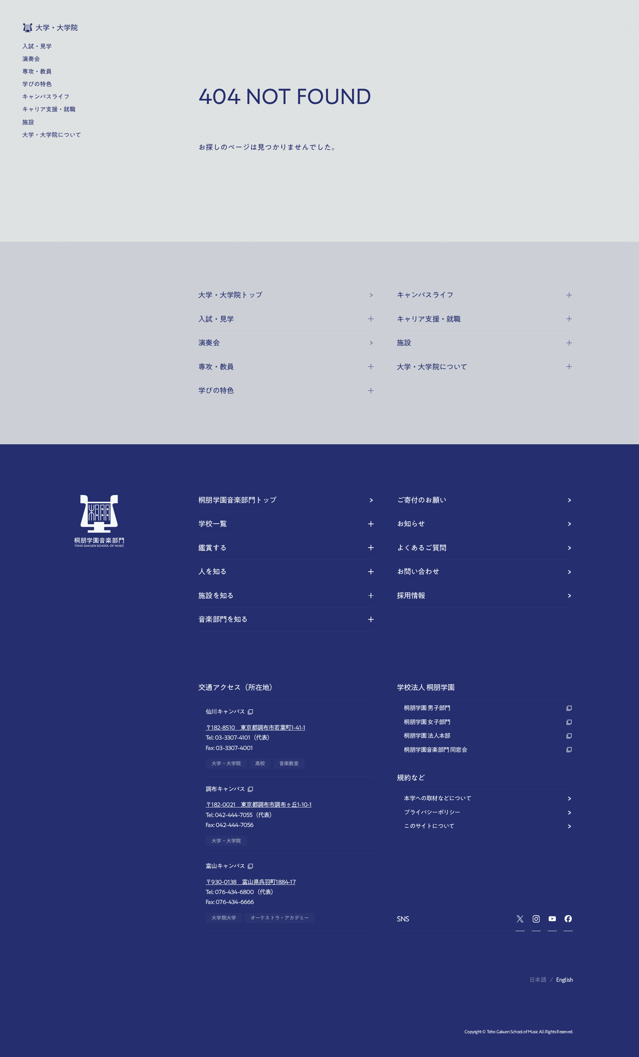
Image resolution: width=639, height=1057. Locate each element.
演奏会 (209, 342)
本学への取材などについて (437, 798)
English (564, 980)
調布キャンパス (225, 789)
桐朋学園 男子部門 (427, 708)
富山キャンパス (225, 866)
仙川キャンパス (225, 712)
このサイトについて (429, 826)
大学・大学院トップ (230, 294)
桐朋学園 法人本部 (427, 736)
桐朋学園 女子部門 (427, 722)
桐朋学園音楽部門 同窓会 (435, 750)
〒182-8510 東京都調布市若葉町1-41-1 (255, 727)
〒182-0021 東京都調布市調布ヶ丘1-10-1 (258, 804)
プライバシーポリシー (432, 812)
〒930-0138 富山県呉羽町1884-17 (250, 882)
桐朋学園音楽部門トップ (237, 500)
